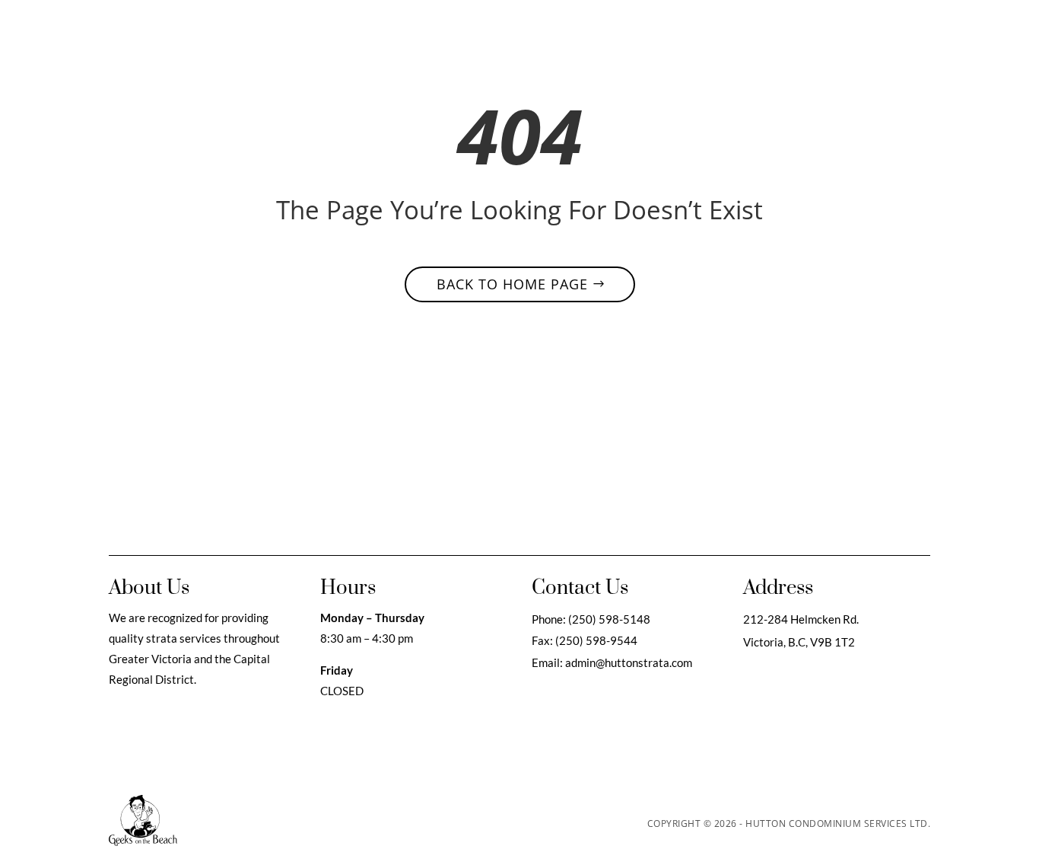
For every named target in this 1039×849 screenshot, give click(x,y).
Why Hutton (519, 33)
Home (457, 33)
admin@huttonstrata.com (627, 662)
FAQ (634, 33)
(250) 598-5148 (609, 619)
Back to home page (512, 284)
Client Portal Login (815, 33)
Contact (681, 33)
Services (587, 33)
